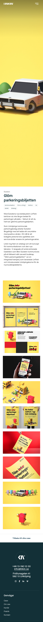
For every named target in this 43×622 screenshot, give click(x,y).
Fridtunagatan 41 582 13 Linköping (22, 575)
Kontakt (7, 615)
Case (6, 600)
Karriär (6, 608)
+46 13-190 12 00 (21, 566)
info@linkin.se (21, 569)
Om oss (7, 604)
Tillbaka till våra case (21, 538)
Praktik (6, 611)
